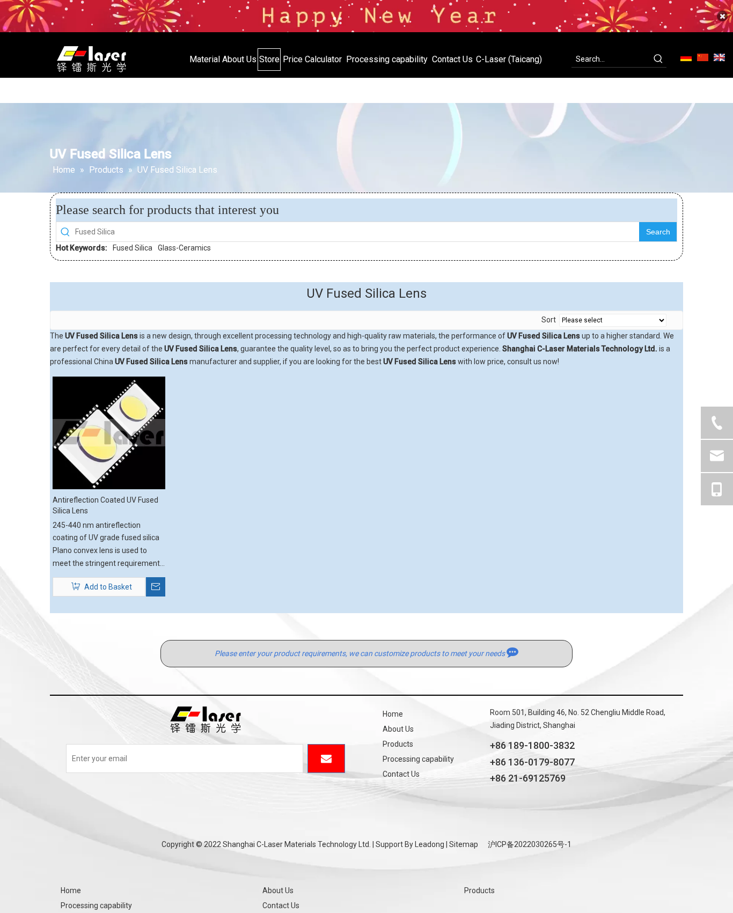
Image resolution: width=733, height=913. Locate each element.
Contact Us (401, 774)
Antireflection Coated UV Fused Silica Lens (105, 505)
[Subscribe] (326, 758)
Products (398, 744)
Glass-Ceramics (184, 248)
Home (393, 714)
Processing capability (418, 759)
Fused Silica (132, 248)
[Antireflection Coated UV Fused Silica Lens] (109, 432)
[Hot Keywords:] (658, 59)
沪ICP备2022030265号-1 (529, 844)
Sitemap (463, 844)
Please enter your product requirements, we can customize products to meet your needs (361, 653)
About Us (398, 729)
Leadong (429, 844)
